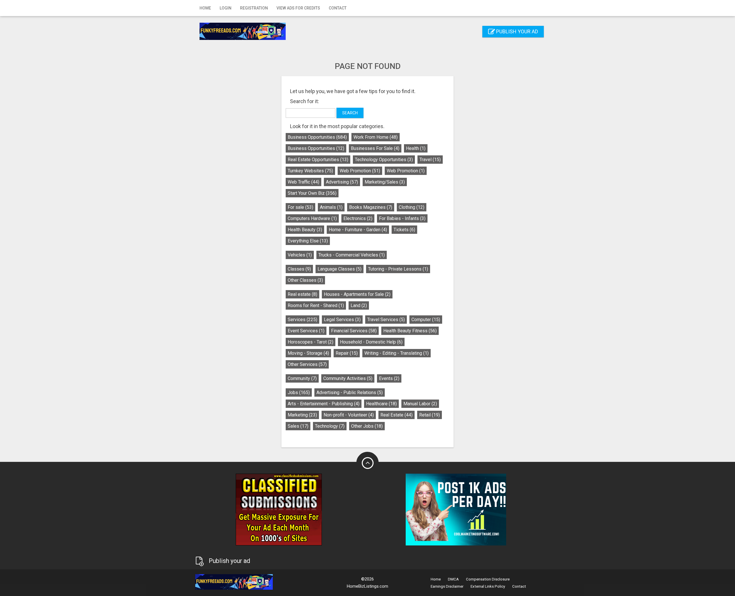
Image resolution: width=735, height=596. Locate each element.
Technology (330, 426)
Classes (299, 269)
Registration (254, 8)
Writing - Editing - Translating (396, 353)
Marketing (302, 415)
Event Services (306, 330)
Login (225, 8)
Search (350, 113)
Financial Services (354, 330)
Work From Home (375, 137)
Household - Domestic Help (371, 342)
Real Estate (396, 415)
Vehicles (300, 255)
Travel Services (386, 319)
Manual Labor (420, 403)
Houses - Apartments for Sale (357, 294)
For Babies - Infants (402, 218)
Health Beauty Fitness (410, 330)
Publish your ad (516, 31)
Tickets (404, 229)
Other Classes (305, 280)
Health (415, 148)
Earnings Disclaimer (447, 586)
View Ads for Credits (298, 8)
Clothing (411, 207)
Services (302, 319)
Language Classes (339, 269)
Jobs (299, 392)
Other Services (307, 364)
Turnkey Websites (310, 170)
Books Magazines (370, 207)
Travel (430, 159)
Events (389, 378)
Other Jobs (367, 426)
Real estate (302, 294)
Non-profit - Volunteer (349, 415)
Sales (298, 426)
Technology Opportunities (384, 159)
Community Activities (347, 378)
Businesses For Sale (375, 148)
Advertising (342, 182)
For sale (300, 207)
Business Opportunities (317, 137)
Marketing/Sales (385, 182)
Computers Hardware (312, 218)
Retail (429, 415)
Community (302, 378)
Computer (425, 319)
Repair (347, 353)
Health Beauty (305, 229)
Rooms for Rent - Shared (316, 305)
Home (205, 8)
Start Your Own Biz (312, 193)
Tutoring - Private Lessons (398, 269)
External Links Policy (488, 586)
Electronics (357, 218)
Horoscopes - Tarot (310, 342)
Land (359, 305)
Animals (331, 207)
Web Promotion (360, 170)
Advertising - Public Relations (349, 392)
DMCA (453, 579)
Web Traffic (303, 182)
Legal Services (342, 319)
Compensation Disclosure (488, 579)
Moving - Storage (308, 353)
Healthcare (381, 403)
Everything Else (308, 241)
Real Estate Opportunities (318, 159)
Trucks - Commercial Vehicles (351, 255)
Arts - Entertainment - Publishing (323, 403)
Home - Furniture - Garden (358, 229)
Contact (338, 8)
